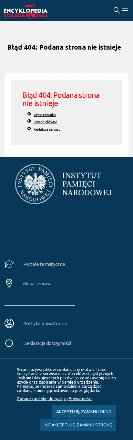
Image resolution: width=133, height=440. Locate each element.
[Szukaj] (117, 10)
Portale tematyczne (44, 264)
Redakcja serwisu (47, 129)
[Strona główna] (33, 11)
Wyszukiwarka (45, 115)
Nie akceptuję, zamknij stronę (78, 424)
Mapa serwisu (37, 283)
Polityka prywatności (44, 323)
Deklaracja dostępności (47, 343)
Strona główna (45, 122)
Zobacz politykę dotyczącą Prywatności (54, 398)
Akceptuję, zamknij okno (84, 411)
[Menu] (125, 10)
